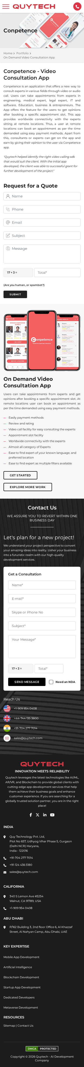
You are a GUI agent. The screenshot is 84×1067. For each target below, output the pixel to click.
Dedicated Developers (19, 997)
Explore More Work (28, 487)
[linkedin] (44, 815)
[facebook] (31, 815)
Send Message (26, 682)
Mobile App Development (21, 957)
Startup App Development (22, 987)
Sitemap (9, 1025)
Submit (15, 294)
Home (8, 53)
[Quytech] (34, 6)
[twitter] (37, 815)
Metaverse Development (21, 1007)
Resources (14, 1017)
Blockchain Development (21, 977)
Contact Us (25, 1025)
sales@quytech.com (28, 738)
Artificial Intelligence (18, 967)
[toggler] (5, 6)
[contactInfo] (77, 6)
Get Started (20, 475)
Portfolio (22, 53)
